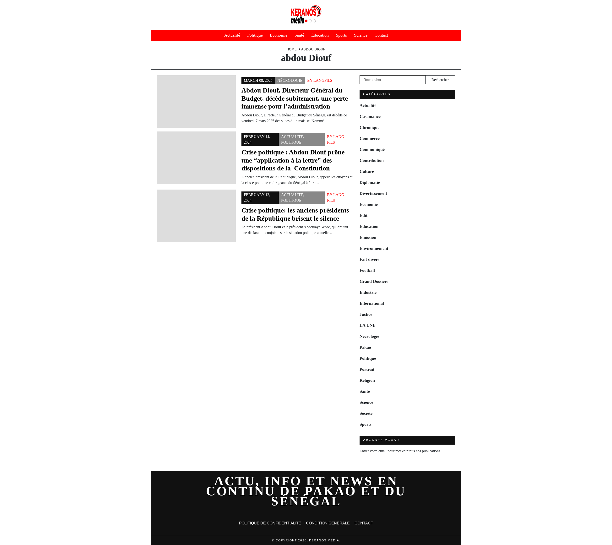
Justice (366, 314)
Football (367, 270)
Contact (381, 35)
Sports (341, 35)
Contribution (372, 160)
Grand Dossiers (374, 281)
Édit (363, 215)
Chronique (369, 127)
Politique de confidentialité (270, 523)
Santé (299, 35)
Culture (367, 171)
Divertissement (373, 193)
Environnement (374, 248)
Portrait (367, 369)
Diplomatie (370, 182)
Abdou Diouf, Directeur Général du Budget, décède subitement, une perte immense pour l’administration (294, 98)
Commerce (370, 138)
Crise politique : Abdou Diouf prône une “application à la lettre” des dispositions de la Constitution (292, 160)
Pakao (365, 347)
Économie (278, 35)
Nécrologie (289, 80)
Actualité (232, 35)
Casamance (370, 116)
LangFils (322, 80)
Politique (255, 35)
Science (360, 35)
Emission (368, 237)
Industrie (368, 292)
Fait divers (369, 259)
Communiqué (372, 149)
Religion (367, 380)
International (372, 303)
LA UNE (368, 325)
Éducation (320, 35)
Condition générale (328, 523)
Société (366, 413)
